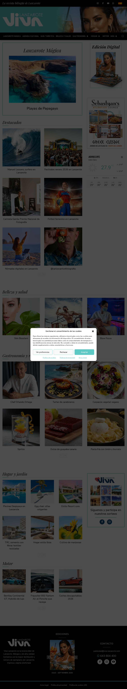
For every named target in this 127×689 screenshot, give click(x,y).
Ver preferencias (42, 352)
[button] (93, 331)
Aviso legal (83, 358)
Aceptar (84, 352)
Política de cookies (49, 358)
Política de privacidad (67, 358)
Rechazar (63, 352)
